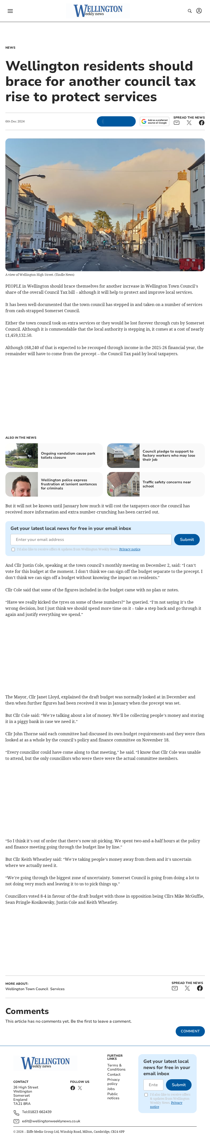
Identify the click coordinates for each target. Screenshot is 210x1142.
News (10, 48)
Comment (190, 1031)
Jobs (111, 1088)
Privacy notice (129, 549)
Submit (187, 539)
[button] (10, 11)
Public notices (113, 1096)
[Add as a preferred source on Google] (154, 121)
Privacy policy (113, 1081)
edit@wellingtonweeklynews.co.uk (51, 1121)
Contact (113, 1074)
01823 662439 (39, 1112)
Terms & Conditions (116, 1067)
